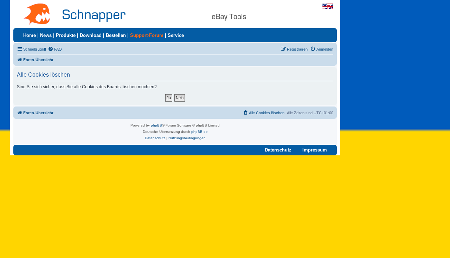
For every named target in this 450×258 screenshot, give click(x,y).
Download (91, 35)
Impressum (314, 150)
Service (176, 35)
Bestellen (116, 35)
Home (29, 35)
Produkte (66, 35)
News (46, 35)
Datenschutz (278, 150)
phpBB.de (199, 132)
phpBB (156, 125)
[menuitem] (55, 49)
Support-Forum (146, 35)
